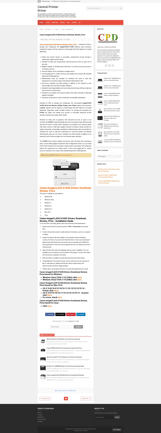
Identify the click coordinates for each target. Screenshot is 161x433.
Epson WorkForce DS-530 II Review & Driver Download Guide (111, 134)
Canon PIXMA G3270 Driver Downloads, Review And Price (64, 348)
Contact (40, 415)
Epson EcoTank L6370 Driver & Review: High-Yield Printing (112, 118)
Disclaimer (41, 417)
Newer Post (46, 398)
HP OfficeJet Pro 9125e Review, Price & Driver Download (66, 1)
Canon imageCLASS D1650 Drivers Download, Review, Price (58, 44)
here (60, 155)
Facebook (50, 314)
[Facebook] (106, 65)
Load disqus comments (66, 390)
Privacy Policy (42, 419)
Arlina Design (83, 430)
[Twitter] (109, 65)
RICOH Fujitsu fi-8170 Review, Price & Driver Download (63, 339)
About (39, 412)
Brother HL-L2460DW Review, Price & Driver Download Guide (65, 366)
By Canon (44, 39)
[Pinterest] (112, 65)
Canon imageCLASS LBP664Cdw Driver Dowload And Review (65, 375)
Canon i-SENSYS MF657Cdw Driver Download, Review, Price (112, 103)
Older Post (85, 398)
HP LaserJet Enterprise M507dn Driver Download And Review (111, 126)
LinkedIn (81, 314)
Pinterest (72, 314)
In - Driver (49, 39)
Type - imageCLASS (57, 39)
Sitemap (40, 421)
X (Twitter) (61, 314)
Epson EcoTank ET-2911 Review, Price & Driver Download (64, 357)
